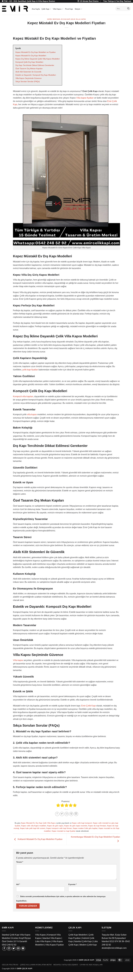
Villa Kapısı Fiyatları (54, 945)
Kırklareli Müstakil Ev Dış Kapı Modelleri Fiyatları (39, 839)
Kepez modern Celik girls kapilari (85, 828)
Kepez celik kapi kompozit (82, 823)
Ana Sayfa (36, 9)
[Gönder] (128, 8)
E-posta (72, 884)
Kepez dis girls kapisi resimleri (75, 826)
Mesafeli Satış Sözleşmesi (65, 965)
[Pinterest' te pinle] (71, 814)
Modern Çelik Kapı (88, 945)
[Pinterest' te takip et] (23, 948)
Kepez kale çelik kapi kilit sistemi (32, 828)
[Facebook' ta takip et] (4, 948)
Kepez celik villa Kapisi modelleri (33, 826)
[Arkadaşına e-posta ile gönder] (66, 814)
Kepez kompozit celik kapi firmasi (59, 828)
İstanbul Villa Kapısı (52, 938)
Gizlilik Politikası (10, 965)
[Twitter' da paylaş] (62, 814)
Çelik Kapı (45, 9)
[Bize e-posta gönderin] (18, 948)
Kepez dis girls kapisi (55, 826)
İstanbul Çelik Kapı (83, 941)
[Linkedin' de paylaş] (76, 814)
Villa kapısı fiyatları (85, 98)
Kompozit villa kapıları (23, 396)
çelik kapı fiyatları (30, 370)
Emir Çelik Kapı (88, 706)
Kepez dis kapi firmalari (97, 826)
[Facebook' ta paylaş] (57, 814)
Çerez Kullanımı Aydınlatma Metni (36, 965)
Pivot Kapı (69, 9)
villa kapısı (32, 414)
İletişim (77, 9)
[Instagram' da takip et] (9, 948)
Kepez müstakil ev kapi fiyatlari (63, 831)
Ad (18, 884)
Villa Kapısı (57, 9)
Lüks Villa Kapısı (43, 941)
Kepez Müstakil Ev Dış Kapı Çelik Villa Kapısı (66, 19)
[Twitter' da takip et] (14, 948)
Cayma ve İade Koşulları (91, 965)
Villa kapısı (18, 660)
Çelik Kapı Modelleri (77, 935)
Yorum (19, 862)
